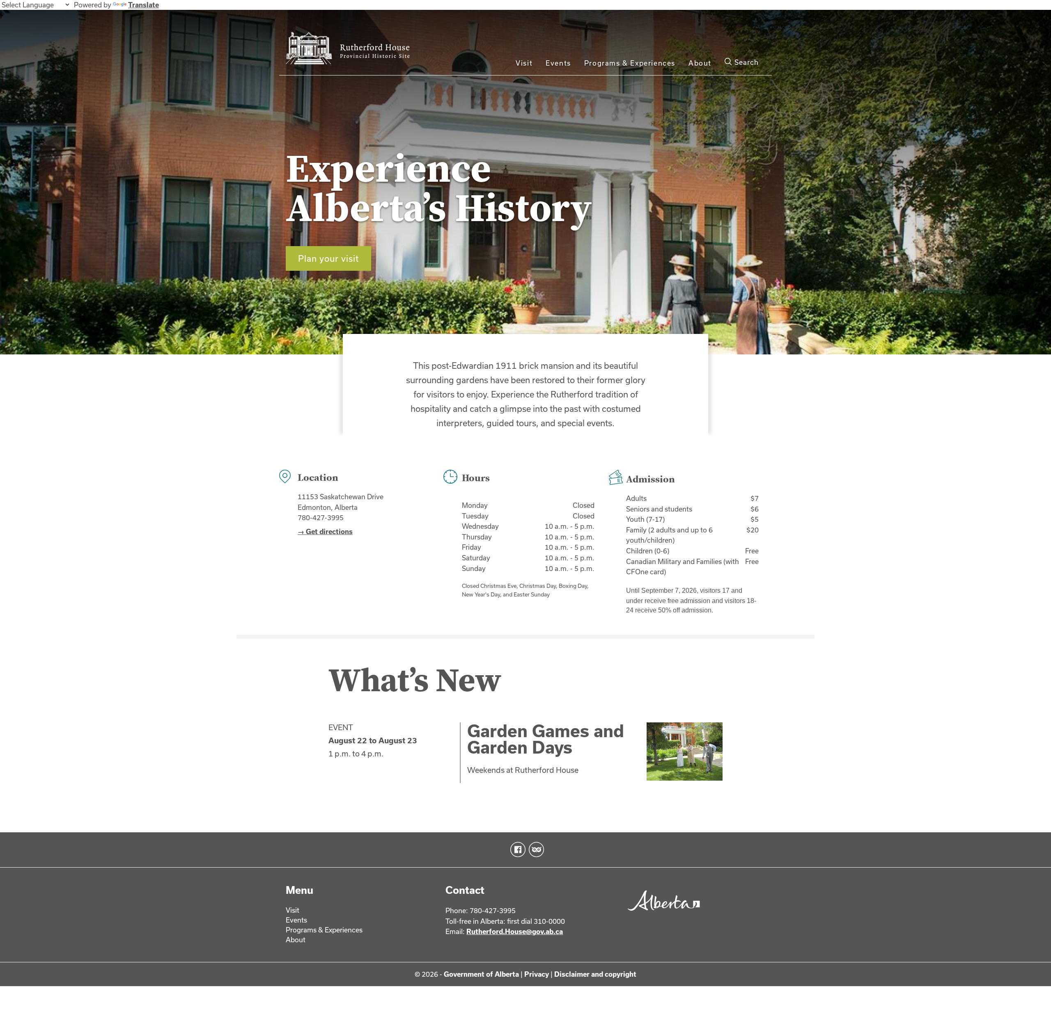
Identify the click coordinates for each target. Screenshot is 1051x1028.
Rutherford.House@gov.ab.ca (514, 931)
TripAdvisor (535, 849)
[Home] (357, 50)
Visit (524, 63)
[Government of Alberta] (662, 913)
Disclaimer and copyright (595, 974)
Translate (143, 5)
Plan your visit (328, 258)
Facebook (516, 849)
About (699, 63)
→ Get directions (325, 531)
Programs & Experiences (629, 63)
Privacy (536, 974)
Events (558, 63)
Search (745, 62)
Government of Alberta (481, 974)
